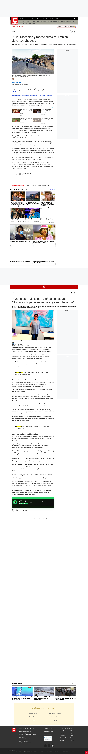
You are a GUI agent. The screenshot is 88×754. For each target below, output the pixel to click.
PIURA (23, 23)
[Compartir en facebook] (71, 31)
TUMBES (33, 23)
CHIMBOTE (33, 21)
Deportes (34, 18)
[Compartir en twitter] (75, 31)
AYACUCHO (28, 21)
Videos (57, 18)
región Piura (15, 92)
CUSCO (38, 21)
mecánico (28, 185)
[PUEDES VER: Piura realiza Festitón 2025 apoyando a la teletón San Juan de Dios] (32, 95)
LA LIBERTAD (63, 21)
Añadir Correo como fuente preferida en (66, 26)
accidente (44, 185)
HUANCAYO (50, 21)
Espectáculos (46, 18)
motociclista (34, 185)
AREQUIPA (23, 21)
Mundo (29, 18)
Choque (39, 185)
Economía (39, 18)
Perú (26, 18)
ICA (58, 21)
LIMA (73, 21)
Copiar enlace (27, 173)
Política (22, 18)
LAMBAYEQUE (68, 21)
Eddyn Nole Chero (17, 82)
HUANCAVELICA (43, 21)
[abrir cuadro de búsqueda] (75, 19)
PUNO (26, 23)
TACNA (30, 23)
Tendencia (52, 18)
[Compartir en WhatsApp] (20, 174)
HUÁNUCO (55, 21)
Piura (13, 31)
